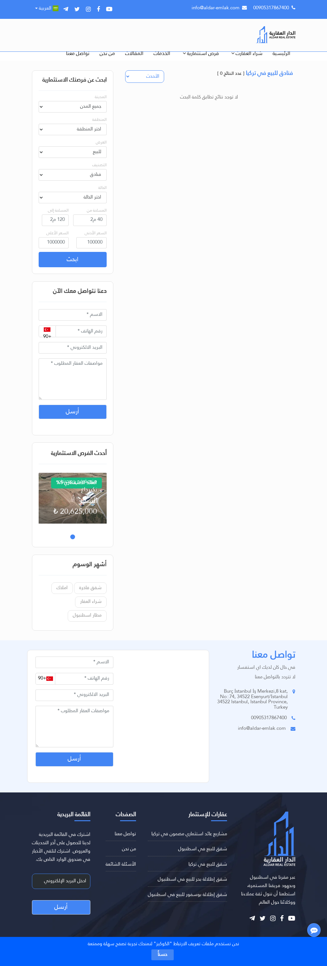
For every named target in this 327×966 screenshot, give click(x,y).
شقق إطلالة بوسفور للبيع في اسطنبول (187, 894)
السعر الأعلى (57, 233)
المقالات (134, 53)
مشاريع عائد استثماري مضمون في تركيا (189, 834)
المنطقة (99, 120)
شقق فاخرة (90, 588)
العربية (45, 8)
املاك (62, 588)
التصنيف (99, 165)
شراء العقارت (248, 53)
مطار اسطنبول (87, 615)
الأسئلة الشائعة (121, 864)
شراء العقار (91, 601)
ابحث (73, 259)
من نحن (107, 53)
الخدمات (162, 53)
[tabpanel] (73, 498)
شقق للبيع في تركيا (207, 864)
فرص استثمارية (202, 53)
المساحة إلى (58, 210)
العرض (101, 142)
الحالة (102, 188)
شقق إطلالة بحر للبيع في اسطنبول (192, 879)
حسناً (162, 954)
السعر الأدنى (96, 233)
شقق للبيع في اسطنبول (202, 849)
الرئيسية (281, 53)
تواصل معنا (77, 53)
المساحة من (97, 210)
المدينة (101, 97)
